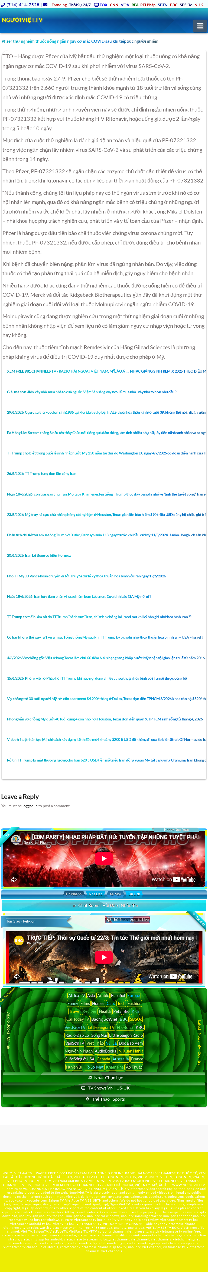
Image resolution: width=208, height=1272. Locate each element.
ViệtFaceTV (75, 1027)
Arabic (103, 995)
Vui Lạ (111, 1043)
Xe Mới (115, 894)
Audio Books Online (8, 1030)
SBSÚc (136, 1019)
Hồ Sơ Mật (94, 1066)
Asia (91, 995)
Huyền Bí (74, 1066)
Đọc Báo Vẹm (131, 1043)
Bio (126, 1011)
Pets (117, 1011)
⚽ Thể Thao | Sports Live (127, 919)
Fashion (134, 1003)
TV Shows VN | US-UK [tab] (109, 1087)
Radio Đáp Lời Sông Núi (86, 1035)
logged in (30, 805)
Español (118, 995)
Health (105, 1011)
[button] (200, 26)
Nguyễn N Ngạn (79, 1050)
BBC (124, 1019)
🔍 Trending (198, 919)
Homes (98, 1003)
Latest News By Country (199, 1043)
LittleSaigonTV (101, 1027)
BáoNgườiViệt (104, 1019)
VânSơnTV (74, 1043)
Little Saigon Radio (126, 1035)
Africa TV (76, 995)
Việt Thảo (95, 1043)
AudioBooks (105, 1050)
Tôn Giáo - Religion (20, 921)
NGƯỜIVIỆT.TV (22, 19)
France (137, 1058)
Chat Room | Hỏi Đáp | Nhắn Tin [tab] (108, 905)
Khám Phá (115, 1066)
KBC (140, 1027)
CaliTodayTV (77, 1019)
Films (85, 1003)
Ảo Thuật (134, 1066)
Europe (133, 995)
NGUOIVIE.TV (44, 1185)
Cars (111, 1003)
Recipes (90, 1011)
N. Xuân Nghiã (131, 1050)
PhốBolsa (125, 1027)
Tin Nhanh (74, 894)
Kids (135, 1011)
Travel (74, 1011)
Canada (103, 1058)
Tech (121, 1003)
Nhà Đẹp (95, 894)
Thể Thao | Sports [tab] (108, 1098)
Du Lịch (134, 894)
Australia (120, 1058)
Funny (72, 1003)
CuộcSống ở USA (80, 1058)
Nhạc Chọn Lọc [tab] (108, 1077)
